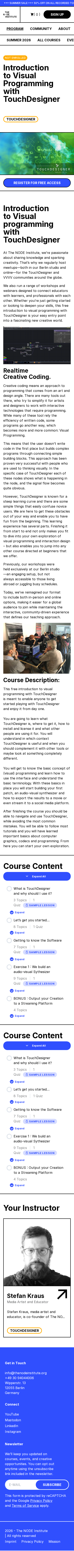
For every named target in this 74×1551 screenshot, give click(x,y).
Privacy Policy (41, 1501)
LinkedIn (11, 1426)
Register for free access (37, 183)
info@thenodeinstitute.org (26, 1373)
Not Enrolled (15, 57)
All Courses (48, 40)
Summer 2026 (19, 40)
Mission (54, 1541)
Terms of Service (25, 1505)
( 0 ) (37, 14)
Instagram (13, 1432)
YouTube (12, 1414)
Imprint (10, 1541)
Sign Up (57, 14)
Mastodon (13, 1420)
